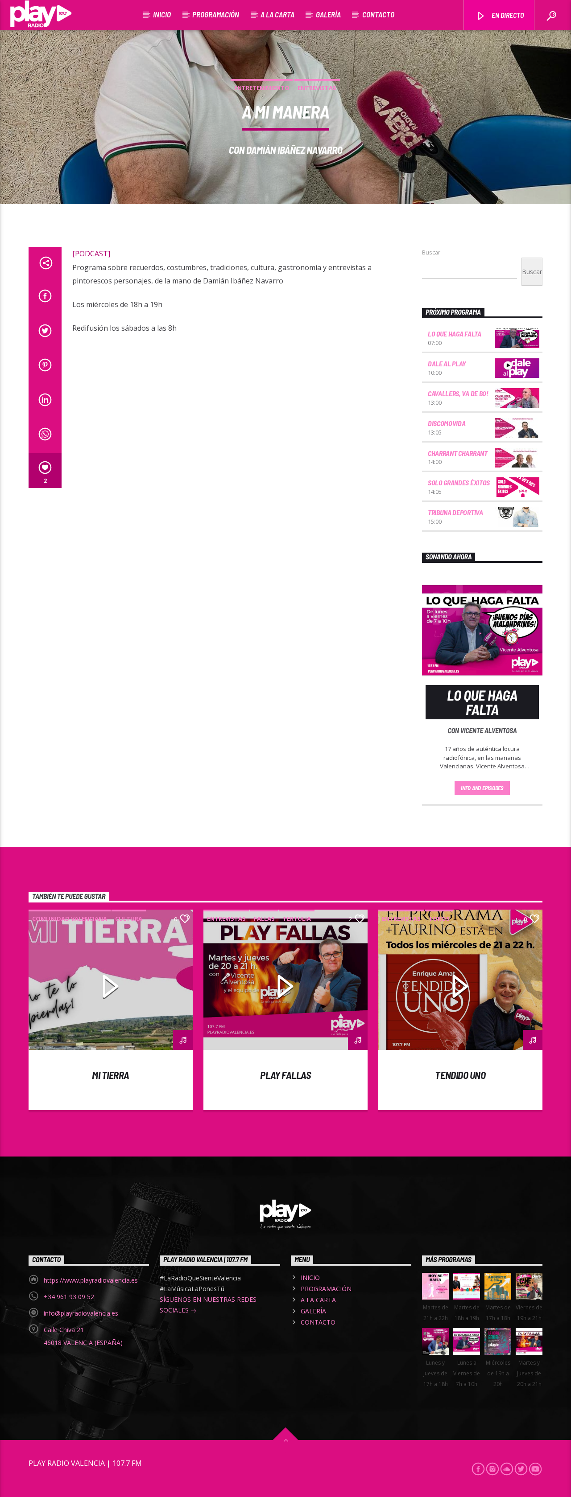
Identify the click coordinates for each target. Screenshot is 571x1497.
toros (439, 919)
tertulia (297, 919)
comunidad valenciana (69, 919)
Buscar (431, 252)
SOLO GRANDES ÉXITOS (459, 482)
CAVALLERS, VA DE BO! (458, 393)
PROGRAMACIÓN (215, 14)
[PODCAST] (91, 253)
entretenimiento (262, 88)
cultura (128, 919)
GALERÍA (328, 14)
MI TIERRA (110, 1075)
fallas (264, 919)
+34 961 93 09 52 (69, 1296)
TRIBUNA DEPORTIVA (455, 512)
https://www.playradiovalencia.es (91, 1280)
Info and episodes (482, 788)
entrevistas (317, 88)
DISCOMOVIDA (446, 423)
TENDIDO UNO (460, 1075)
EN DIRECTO (507, 15)
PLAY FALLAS (285, 1075)
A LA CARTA (277, 14)
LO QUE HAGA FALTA (454, 333)
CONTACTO (378, 14)
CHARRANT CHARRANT (458, 453)
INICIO (162, 14)
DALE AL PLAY (447, 363)
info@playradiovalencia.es (81, 1313)
